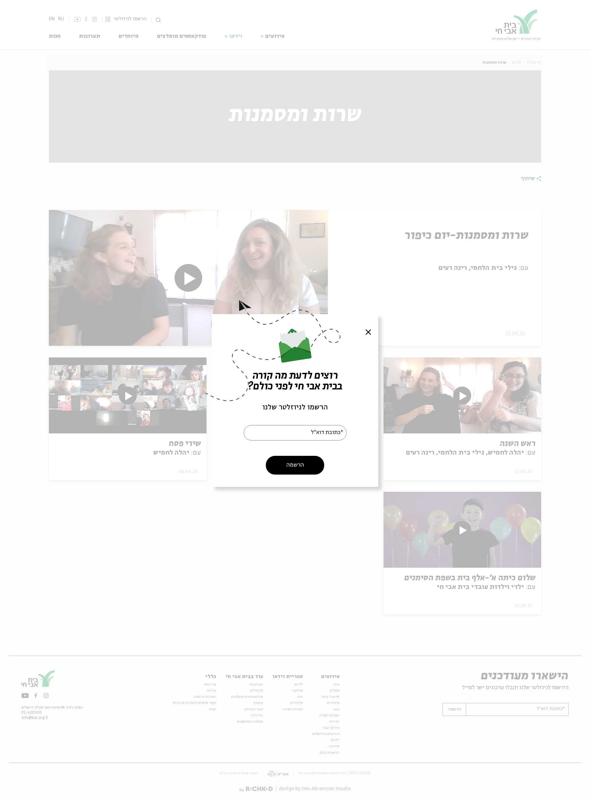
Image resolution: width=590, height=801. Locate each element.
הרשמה (295, 465)
